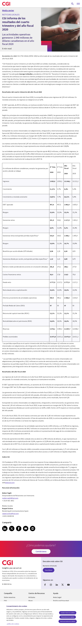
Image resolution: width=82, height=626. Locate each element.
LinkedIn (57, 585)
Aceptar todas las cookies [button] (68, 612)
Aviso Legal (57, 597)
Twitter (62, 585)
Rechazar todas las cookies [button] (67, 621)
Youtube (68, 585)
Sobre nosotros (9, 597)
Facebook (45, 585)
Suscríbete (48, 570)
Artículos (32, 597)
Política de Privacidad (61, 601)
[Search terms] (72, 3)
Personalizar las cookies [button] (67, 617)
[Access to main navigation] (78, 4)
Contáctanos (41, 551)
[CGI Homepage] (6, 3)
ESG (5, 601)
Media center (8, 10)
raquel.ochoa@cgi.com (10, 513)
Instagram (51, 585)
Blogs (31, 601)
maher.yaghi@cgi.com (10, 498)
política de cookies (13, 624)
